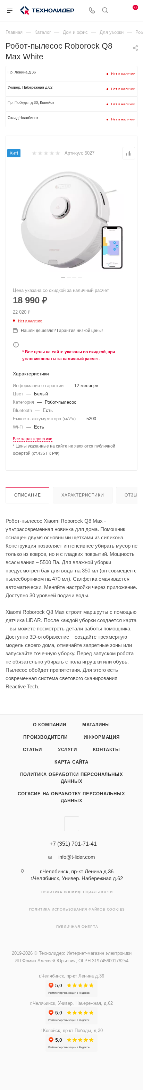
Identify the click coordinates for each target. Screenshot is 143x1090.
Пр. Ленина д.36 (22, 72)
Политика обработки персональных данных (71, 778)
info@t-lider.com (76, 857)
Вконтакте (71, 823)
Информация (102, 737)
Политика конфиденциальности (77, 892)
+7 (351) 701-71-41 (73, 844)
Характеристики (82, 495)
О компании (49, 724)
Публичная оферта (77, 927)
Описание (27, 495)
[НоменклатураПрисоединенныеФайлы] (71, 220)
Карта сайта (71, 762)
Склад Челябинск (23, 118)
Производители (45, 737)
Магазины (96, 724)
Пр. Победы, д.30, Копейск (31, 102)
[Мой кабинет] (118, 11)
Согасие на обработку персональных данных (71, 797)
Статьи (32, 749)
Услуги (67, 749)
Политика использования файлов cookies (77, 909)
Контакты (106, 749)
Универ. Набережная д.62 (30, 87)
